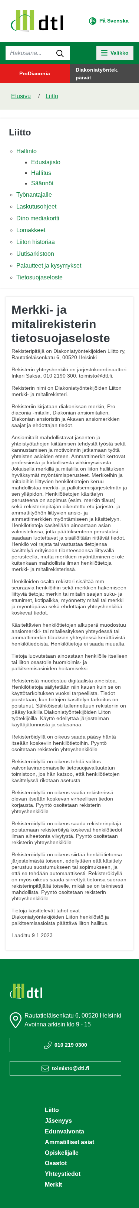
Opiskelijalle (62, 1153)
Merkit (53, 1184)
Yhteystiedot (62, 1174)
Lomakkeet (30, 230)
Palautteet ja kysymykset (48, 265)
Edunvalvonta (64, 1131)
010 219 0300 (70, 1045)
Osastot (56, 1163)
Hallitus (41, 173)
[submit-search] (60, 53)
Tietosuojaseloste (39, 277)
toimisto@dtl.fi (70, 1068)
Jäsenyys (58, 1121)
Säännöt (42, 183)
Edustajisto (45, 162)
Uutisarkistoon (35, 254)
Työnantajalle (34, 195)
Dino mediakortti (37, 218)
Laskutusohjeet (36, 206)
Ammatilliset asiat (69, 1142)
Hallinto (26, 151)
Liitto (52, 96)
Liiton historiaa (35, 242)
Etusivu (21, 96)
